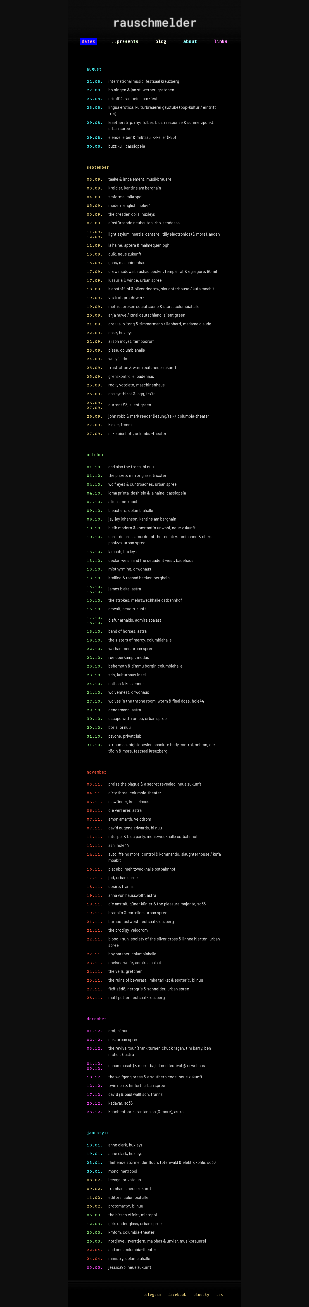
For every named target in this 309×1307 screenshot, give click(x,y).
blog (160, 41)
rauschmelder (154, 24)
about (190, 41)
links (220, 41)
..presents (124, 41)
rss (219, 1294)
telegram (152, 1294)
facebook (177, 1294)
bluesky (201, 1294)
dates (88, 41)
